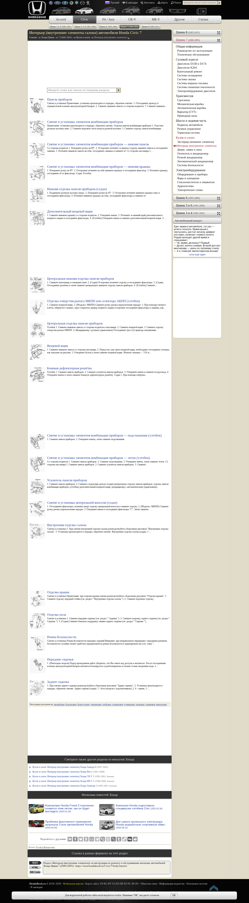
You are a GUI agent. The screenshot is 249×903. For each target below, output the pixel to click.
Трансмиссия (184, 96)
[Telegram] (97, 839)
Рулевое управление (189, 128)
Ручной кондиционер (189, 157)
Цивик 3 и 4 (60, 26)
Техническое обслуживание (193, 54)
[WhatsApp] (108, 839)
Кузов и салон (185, 137)
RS (117, 883)
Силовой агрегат (187, 59)
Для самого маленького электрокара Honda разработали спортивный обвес (140, 824)
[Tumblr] (119, 839)
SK (133, 883)
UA (114, 883)
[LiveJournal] (113, 839)
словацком (150, 704)
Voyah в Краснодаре (45, 847)
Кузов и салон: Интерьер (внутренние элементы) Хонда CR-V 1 (73, 776)
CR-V (132, 19)
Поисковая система (197, 883)
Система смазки (186, 79)
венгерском (161, 704)
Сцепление (183, 100)
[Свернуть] (219, 40)
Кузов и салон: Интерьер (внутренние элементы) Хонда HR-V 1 (73, 781)
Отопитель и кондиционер (192, 153)
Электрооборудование (190, 170)
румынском (129, 704)
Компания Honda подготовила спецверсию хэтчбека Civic (139, 807)
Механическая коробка (190, 104)
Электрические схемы (190, 190)
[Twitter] (80, 839)
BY (109, 883)
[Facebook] (75, 839)
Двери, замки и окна (189, 149)
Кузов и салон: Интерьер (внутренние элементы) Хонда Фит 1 (68, 771)
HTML (35, 867)
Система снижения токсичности (196, 87)
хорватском (117, 704)
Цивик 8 (151, 26)
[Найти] (219, 3)
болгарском (71, 704)
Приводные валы (187, 115)
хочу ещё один (197, 254)
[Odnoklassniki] (86, 839)
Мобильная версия (73, 883)
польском (140, 704)
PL (129, 883)
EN (101, 883)
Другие (179, 19)
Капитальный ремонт (189, 71)
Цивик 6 (108, 26)
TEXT (35, 863)
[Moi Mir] (91, 839)
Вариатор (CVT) (186, 111)
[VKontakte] (70, 839)
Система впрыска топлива (192, 83)
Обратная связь (149, 883)
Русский (114, 2)
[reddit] (135, 839)
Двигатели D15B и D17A (192, 63)
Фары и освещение (188, 178)
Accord (61, 19)
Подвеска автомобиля (190, 124)
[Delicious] (124, 839)
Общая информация (189, 46)
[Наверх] (214, 889)
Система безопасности (190, 165)
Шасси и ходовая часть (191, 120)
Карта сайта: (92, 883)
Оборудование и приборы (192, 174)
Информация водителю (172, 883)
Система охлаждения (189, 75)
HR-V (156, 19)
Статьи (203, 19)
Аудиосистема (185, 186)
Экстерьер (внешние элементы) (195, 141)
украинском (95, 704)
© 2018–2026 (45, 883)
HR (121, 883)
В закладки (132, 2)
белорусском (83, 704)
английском (59, 704)
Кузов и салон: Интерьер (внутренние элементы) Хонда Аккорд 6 (70, 767)
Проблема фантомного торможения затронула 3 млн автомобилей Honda (69, 824)
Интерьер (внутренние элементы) (197, 145)
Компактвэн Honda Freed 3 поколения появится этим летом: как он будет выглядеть (69, 808)
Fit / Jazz (108, 19)
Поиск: (177, 2)
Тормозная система (188, 132)
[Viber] (102, 839)
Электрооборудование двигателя (196, 91)
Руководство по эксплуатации (194, 50)
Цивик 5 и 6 (85, 26)
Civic (84, 19)
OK (174, 895)
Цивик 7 (129, 26)
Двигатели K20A (187, 67)
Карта (164, 2)
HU (137, 883)
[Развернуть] (219, 32)
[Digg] (129, 839)
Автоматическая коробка (191, 108)
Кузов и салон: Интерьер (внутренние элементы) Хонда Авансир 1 (74, 785)
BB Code (35, 872)
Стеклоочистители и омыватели (196, 182)
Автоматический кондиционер (195, 161)
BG (105, 883)
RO (125, 883)
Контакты (149, 2)
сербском (107, 704)
